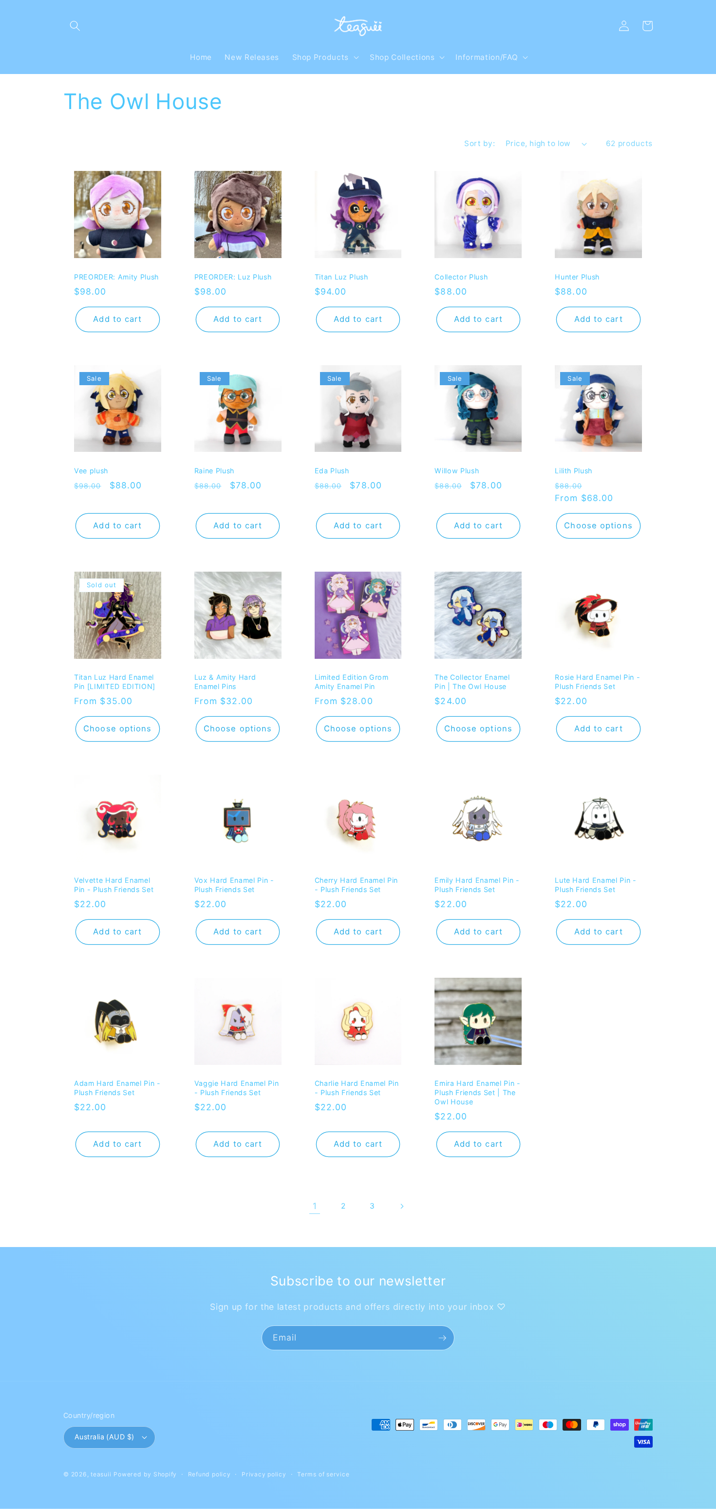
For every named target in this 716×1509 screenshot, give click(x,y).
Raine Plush (214, 470)
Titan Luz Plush (341, 277)
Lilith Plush (573, 470)
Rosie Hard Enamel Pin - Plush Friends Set (597, 681)
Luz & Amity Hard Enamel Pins (225, 681)
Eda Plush (332, 470)
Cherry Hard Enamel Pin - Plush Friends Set (356, 885)
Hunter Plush (577, 277)
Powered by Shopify (145, 1474)
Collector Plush (461, 277)
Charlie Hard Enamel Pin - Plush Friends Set (357, 1088)
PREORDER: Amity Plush (116, 277)
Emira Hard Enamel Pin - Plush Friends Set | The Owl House (477, 1092)
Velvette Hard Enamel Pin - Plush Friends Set (113, 885)
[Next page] (401, 1206)
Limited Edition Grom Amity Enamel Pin (352, 681)
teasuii (101, 1474)
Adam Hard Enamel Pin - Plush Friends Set (117, 1088)
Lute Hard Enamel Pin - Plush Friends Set (596, 885)
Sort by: (479, 143)
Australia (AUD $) (104, 1437)
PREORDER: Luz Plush (233, 277)
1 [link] (315, 1206)
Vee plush (91, 470)
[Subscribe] (442, 1338)
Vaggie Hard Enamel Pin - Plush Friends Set (236, 1088)
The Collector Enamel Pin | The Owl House (471, 681)
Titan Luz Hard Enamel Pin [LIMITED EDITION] (114, 681)
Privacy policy (264, 1474)
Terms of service (323, 1474)
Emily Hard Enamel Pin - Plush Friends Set (476, 885)
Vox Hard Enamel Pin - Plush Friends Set (234, 885)
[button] (75, 25)
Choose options (598, 525)
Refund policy (209, 1474)
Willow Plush (456, 470)
